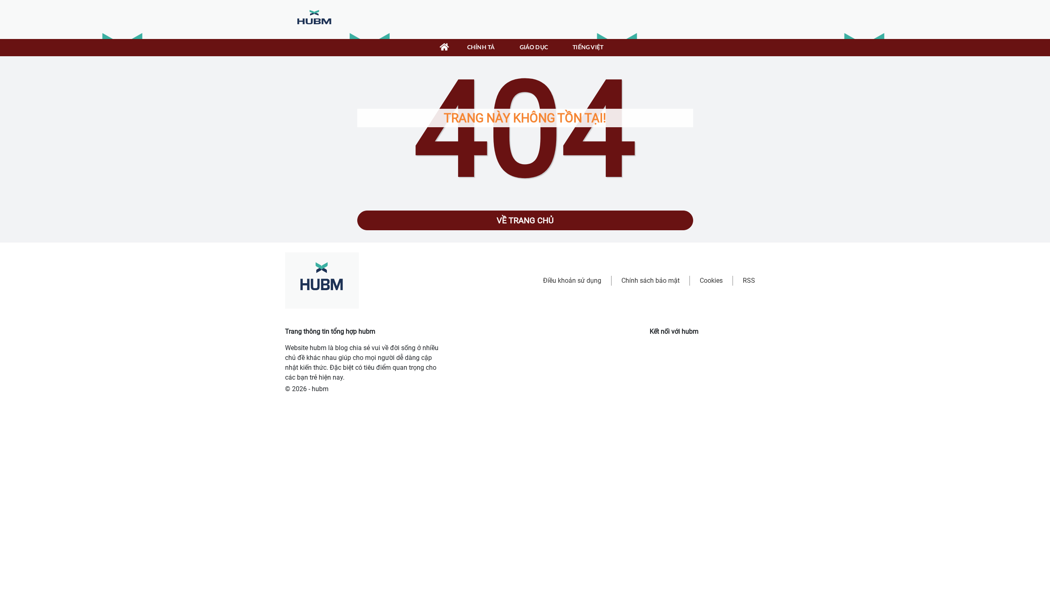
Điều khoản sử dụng (572, 280)
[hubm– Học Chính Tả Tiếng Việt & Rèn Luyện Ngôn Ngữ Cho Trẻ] (314, 19)
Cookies (711, 280)
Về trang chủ (525, 220)
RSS (749, 280)
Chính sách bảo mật (650, 280)
